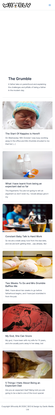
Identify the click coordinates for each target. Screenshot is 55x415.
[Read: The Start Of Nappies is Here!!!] (27, 115)
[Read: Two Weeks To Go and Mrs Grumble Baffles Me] (27, 265)
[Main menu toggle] (49, 5)
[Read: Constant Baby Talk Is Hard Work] (27, 218)
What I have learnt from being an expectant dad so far (23, 185)
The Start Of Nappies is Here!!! (22, 133)
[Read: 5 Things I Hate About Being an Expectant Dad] (27, 364)
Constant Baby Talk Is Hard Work (23, 236)
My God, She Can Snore (18, 335)
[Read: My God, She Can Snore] (27, 317)
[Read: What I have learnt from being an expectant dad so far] (27, 165)
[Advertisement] (27, 39)
